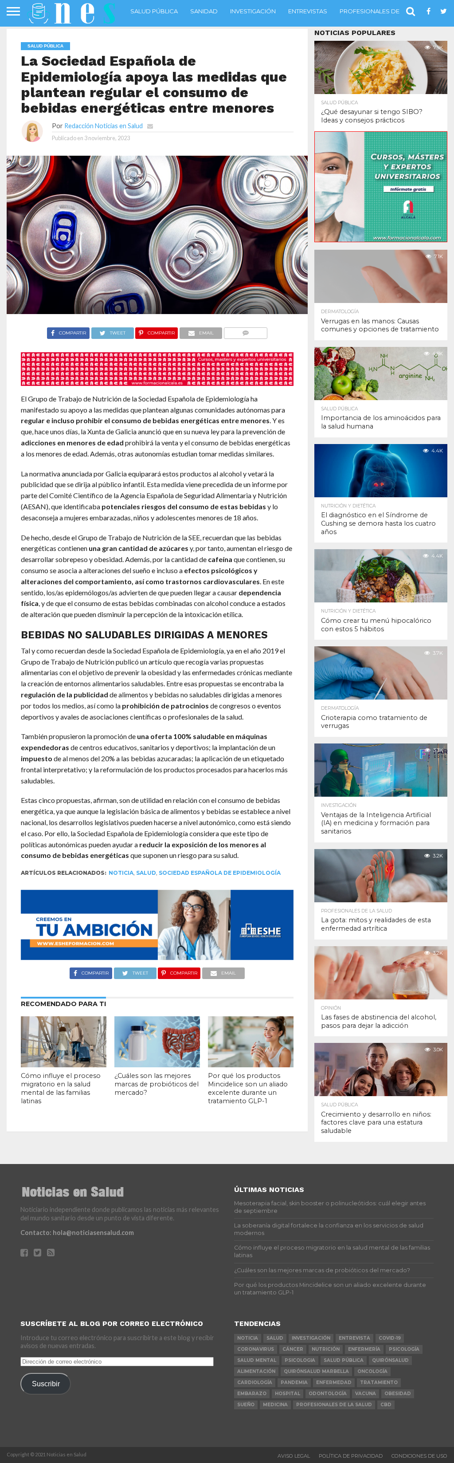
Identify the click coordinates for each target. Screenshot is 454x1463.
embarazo (251, 1393)
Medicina (275, 1405)
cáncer (292, 1349)
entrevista (354, 1338)
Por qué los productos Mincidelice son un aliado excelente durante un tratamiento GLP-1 (248, 1088)
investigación (311, 1338)
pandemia (294, 1382)
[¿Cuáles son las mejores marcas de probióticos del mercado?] (157, 1064)
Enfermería (364, 1349)
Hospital (287, 1393)
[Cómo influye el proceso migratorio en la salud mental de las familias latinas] (63, 1064)
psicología (404, 1349)
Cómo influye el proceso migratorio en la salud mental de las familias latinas (61, 1088)
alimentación (256, 1371)
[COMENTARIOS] (245, 330)
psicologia (300, 1360)
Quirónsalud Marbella (316, 1371)
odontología (328, 1393)
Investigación (253, 11)
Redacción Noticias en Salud (103, 126)
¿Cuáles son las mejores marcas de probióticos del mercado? (156, 1084)
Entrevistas (307, 11)
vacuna (365, 1393)
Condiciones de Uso (419, 1456)
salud (146, 872)
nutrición (326, 1349)
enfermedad (334, 1382)
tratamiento (379, 1382)
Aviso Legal (294, 1456)
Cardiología (254, 1382)
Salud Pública (154, 11)
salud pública (344, 1360)
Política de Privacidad (351, 1456)
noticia (121, 872)
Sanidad (204, 11)
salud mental (256, 1360)
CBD (385, 1405)
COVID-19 (390, 1338)
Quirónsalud (390, 1360)
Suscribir (46, 1384)
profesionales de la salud (334, 1405)
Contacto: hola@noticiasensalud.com (77, 1232)
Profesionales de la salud (385, 11)
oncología (372, 1371)
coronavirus (255, 1349)
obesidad (397, 1393)
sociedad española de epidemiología (220, 872)
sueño (245, 1405)
